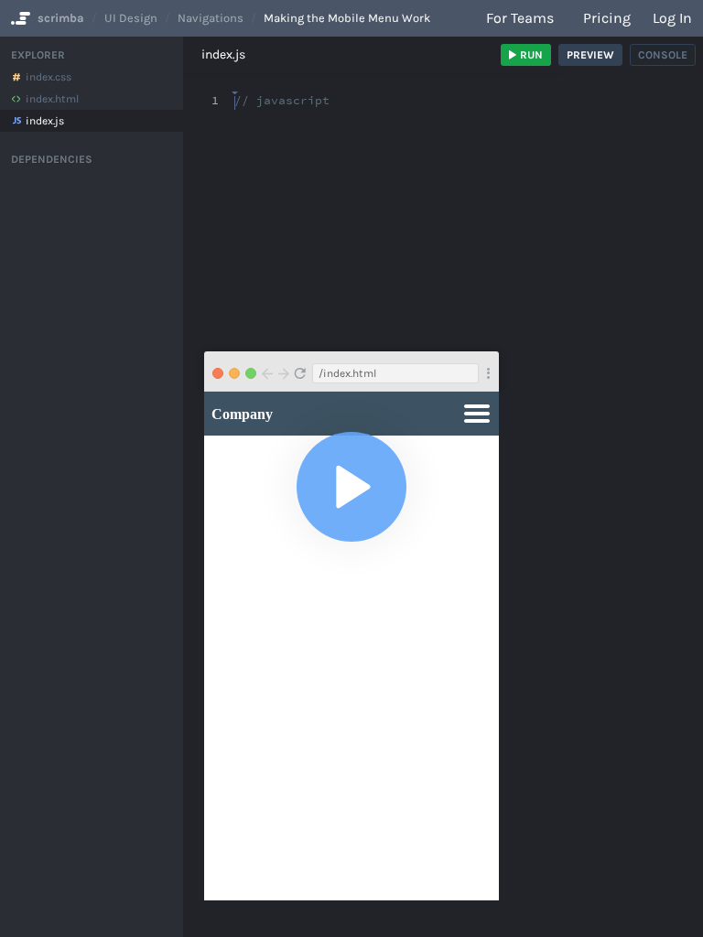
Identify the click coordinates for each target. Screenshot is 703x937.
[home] (19, 18)
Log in (672, 18)
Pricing (607, 18)
